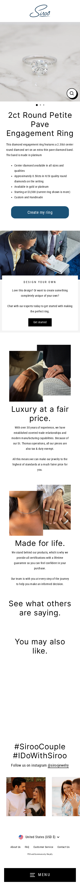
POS (29, 854)
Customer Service (43, 847)
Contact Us (63, 847)
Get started (40, 322)
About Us (15, 847)
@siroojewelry (58, 765)
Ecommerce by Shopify (43, 854)
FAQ (27, 847)
